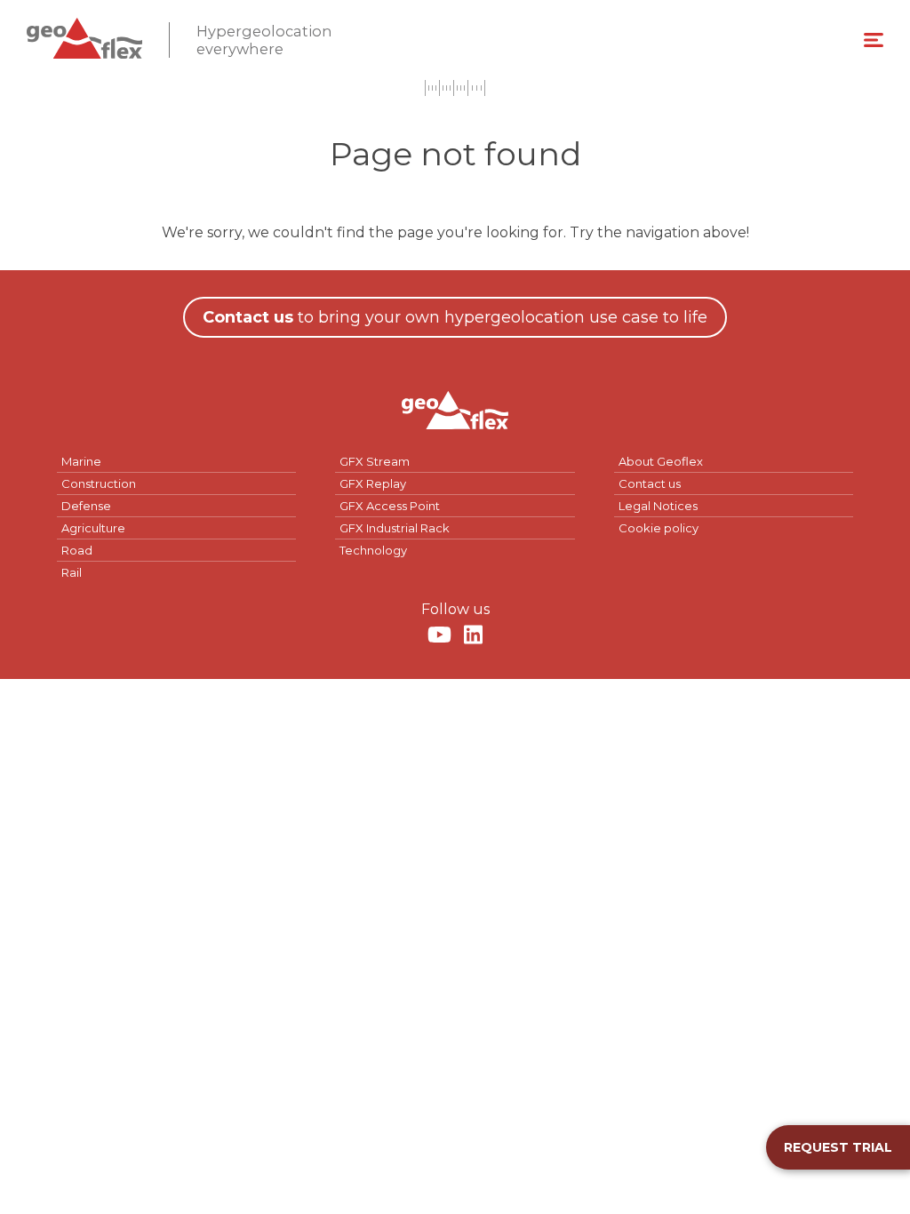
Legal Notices (658, 506)
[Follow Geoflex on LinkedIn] (473, 635)
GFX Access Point (389, 506)
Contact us (650, 483)
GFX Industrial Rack (394, 528)
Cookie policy (658, 528)
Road (76, 550)
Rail (71, 572)
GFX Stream (374, 461)
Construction (98, 483)
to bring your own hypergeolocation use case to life (455, 317)
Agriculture (93, 528)
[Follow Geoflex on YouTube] (439, 635)
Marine (81, 461)
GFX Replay (372, 483)
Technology (373, 550)
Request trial (838, 1147)
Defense (86, 506)
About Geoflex (661, 461)
